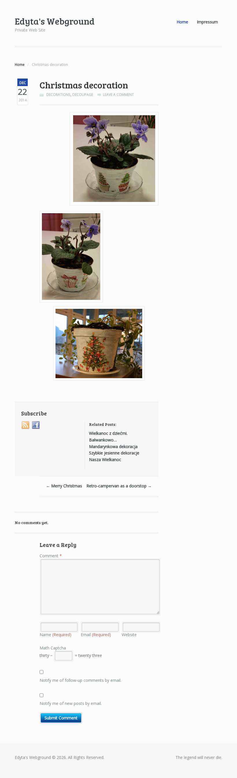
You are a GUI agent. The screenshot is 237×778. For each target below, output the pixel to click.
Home (182, 22)
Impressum (207, 22)
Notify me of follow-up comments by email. (80, 680)
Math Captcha (53, 648)
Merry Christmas (64, 486)
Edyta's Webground (55, 21)
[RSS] (25, 425)
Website (129, 634)
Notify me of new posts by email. (71, 703)
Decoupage (82, 94)
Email (96, 634)
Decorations (58, 94)
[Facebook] (36, 425)
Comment (51, 555)
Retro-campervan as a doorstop (119, 486)
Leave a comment (118, 94)
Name (55, 634)
